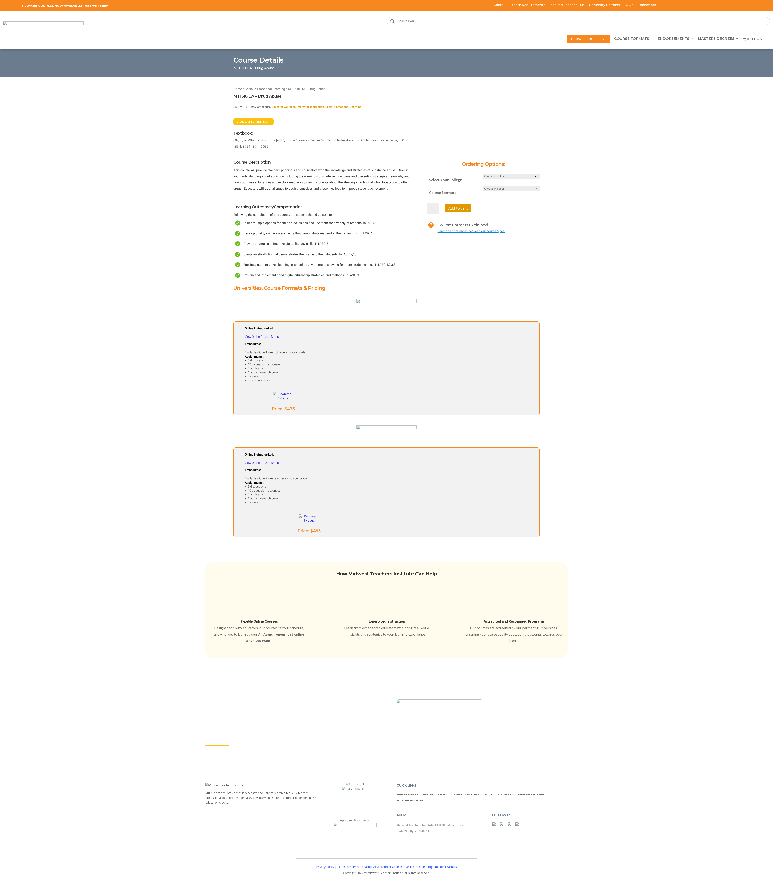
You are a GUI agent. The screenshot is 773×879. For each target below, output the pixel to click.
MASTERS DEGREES (435, 794)
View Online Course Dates (262, 337)
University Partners (604, 5)
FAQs (628, 5)
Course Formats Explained (463, 225)
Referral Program (531, 794)
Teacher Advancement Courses (382, 867)
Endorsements (673, 39)
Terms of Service (348, 867)
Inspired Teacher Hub (567, 5)
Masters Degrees (716, 39)
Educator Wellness (285, 106)
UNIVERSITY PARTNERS (466, 794)
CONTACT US (505, 794)
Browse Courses (586, 39)
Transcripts (647, 5)
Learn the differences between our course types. (472, 231)
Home (237, 89)
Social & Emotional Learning (264, 89)
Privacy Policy (325, 867)
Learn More (217, 741)
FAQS (488, 794)
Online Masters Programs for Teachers (431, 867)
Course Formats (631, 39)
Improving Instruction (311, 106)
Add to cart (458, 208)
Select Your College (445, 180)
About (499, 5)
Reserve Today (96, 6)
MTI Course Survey (410, 800)
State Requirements (528, 5)
